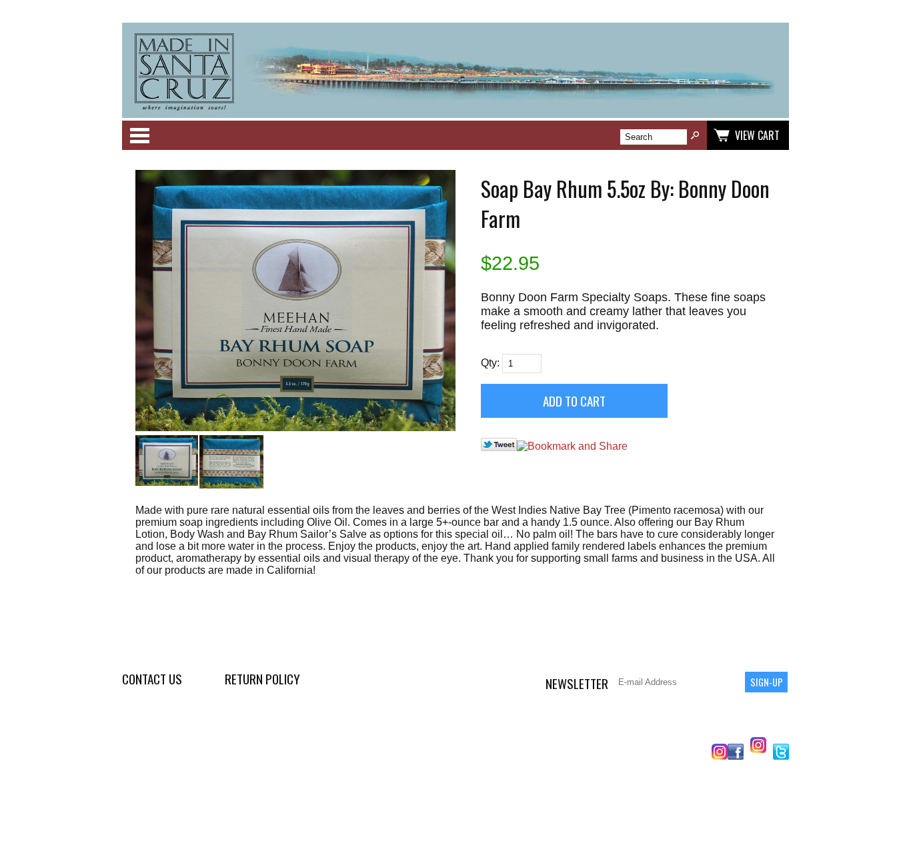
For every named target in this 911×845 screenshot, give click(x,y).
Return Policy (262, 678)
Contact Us (152, 678)
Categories (139, 135)
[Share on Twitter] (499, 447)
